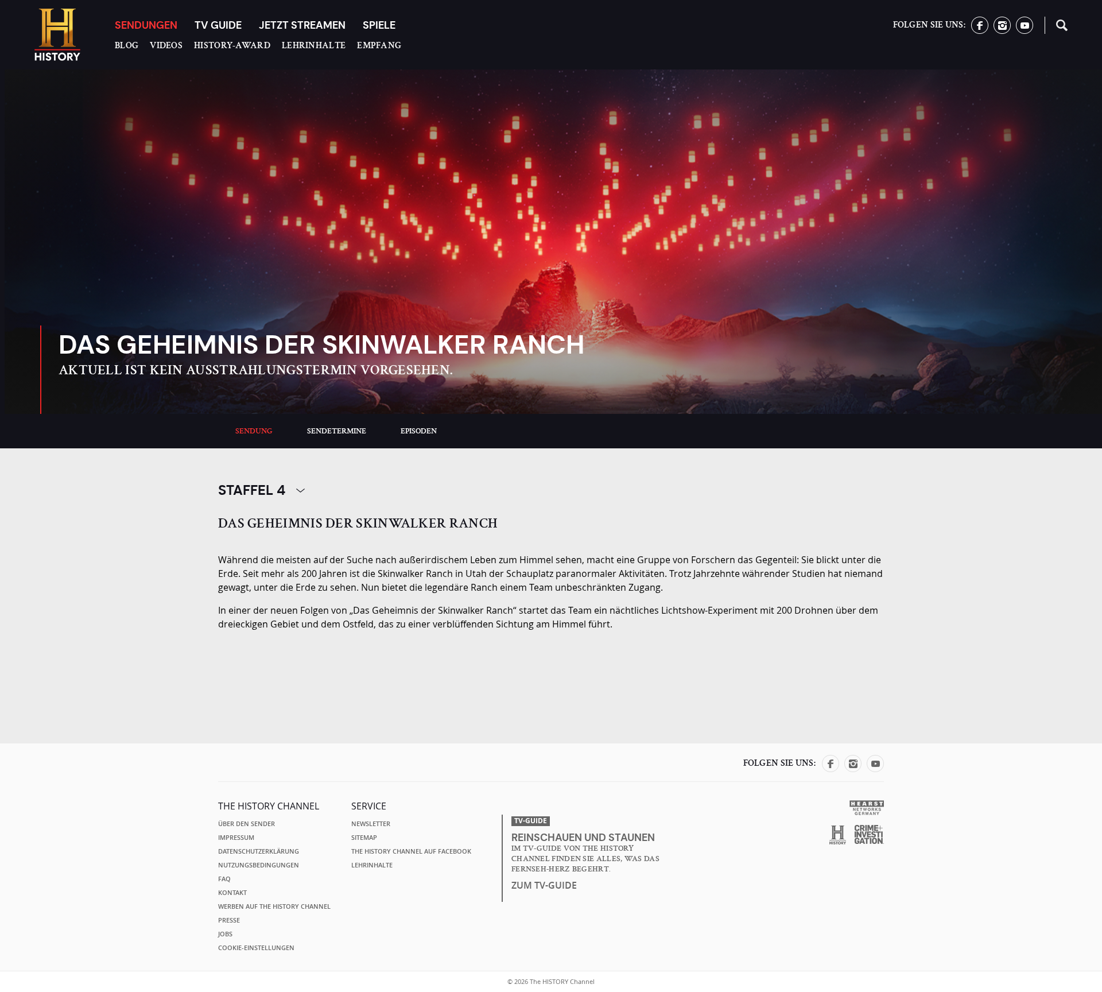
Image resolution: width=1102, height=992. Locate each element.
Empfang (379, 45)
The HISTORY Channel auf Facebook (411, 851)
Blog (126, 45)
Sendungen (146, 25)
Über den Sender (246, 824)
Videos (166, 45)
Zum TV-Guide (544, 885)
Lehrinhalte (314, 45)
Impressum (236, 838)
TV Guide (218, 25)
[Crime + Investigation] (869, 834)
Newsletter (370, 824)
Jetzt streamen (302, 25)
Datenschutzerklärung (258, 851)
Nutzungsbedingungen (258, 865)
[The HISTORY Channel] (57, 35)
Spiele (379, 25)
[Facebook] (979, 30)
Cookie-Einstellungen (256, 948)
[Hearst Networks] (866, 806)
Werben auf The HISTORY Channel (274, 906)
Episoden (419, 431)
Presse (229, 920)
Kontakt (232, 893)
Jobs (225, 934)
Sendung (254, 431)
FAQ (224, 879)
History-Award (232, 45)
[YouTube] (1024, 30)
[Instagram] (1002, 30)
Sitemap (364, 838)
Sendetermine (336, 431)
